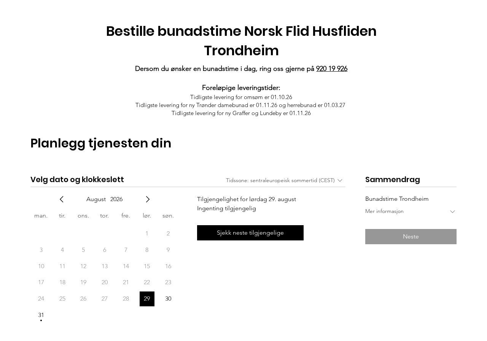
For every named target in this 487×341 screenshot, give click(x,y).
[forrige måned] (61, 199)
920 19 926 (331, 68)
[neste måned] (147, 199)
